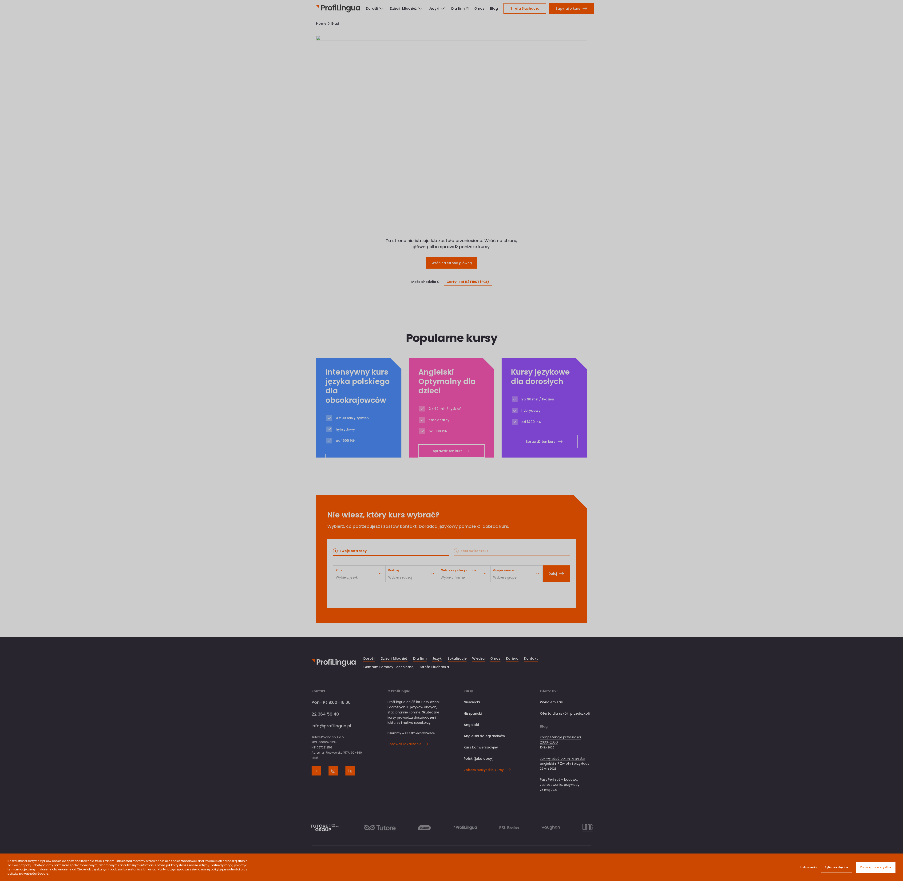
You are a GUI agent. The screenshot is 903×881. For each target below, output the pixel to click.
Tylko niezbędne (836, 867)
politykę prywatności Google (28, 874)
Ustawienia (808, 867)
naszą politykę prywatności (220, 869)
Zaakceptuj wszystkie (875, 867)
